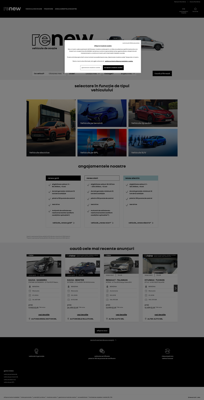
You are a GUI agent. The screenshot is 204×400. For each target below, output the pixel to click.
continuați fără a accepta (131, 43)
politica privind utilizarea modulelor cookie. (119, 61)
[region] (102, 56)
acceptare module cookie (113, 67)
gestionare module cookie (91, 67)
